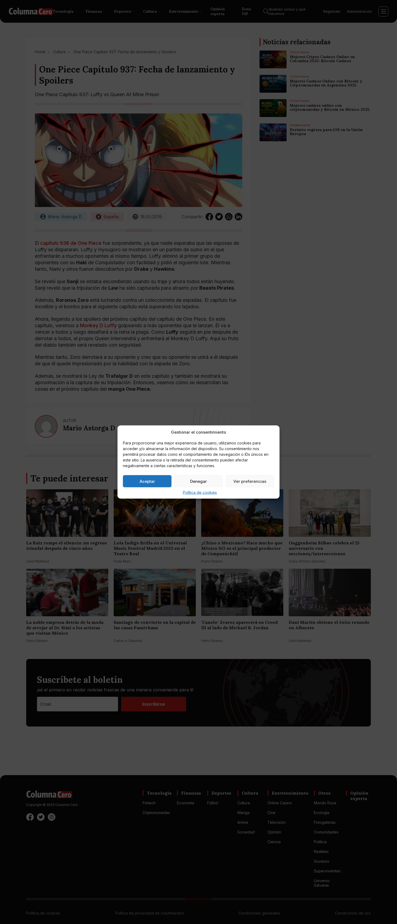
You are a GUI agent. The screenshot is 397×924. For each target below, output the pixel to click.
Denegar (198, 481)
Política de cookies (200, 492)
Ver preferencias (249, 481)
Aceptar (147, 481)
